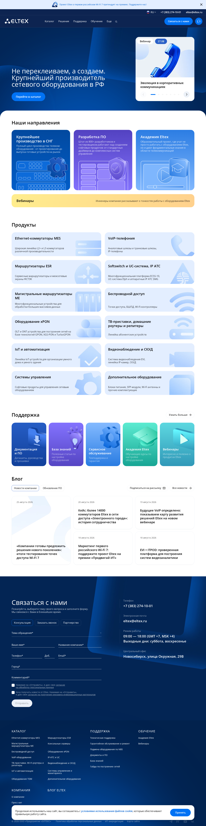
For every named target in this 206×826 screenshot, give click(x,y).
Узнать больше (178, 414)
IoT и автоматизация (22, 771)
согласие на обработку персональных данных (40, 686)
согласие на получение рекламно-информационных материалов (61, 694)
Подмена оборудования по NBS (106, 749)
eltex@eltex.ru (194, 12)
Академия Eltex (146, 738)
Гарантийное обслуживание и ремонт (110, 743)
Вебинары (143, 743)
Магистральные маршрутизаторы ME (23, 744)
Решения (63, 21)
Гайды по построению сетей (105, 766)
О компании (18, 797)
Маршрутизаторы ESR (59, 738)
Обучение (97, 21)
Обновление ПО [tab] (52, 488)
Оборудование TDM (22, 779)
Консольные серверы (59, 743)
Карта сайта (133, 821)
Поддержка (80, 21)
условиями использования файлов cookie (107, 811)
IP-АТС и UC (54, 757)
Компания (21, 790)
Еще (109, 21)
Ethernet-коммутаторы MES (26, 738)
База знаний (96, 761)
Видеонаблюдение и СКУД (61, 763)
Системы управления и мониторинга (60, 772)
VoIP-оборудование (21, 757)
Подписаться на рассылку (145, 488)
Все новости (179, 488)
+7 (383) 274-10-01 (171, 12)
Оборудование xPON (58, 751)
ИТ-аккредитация (114, 821)
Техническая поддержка (102, 738)
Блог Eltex (57, 790)
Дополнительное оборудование (64, 779)
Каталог (49, 21)
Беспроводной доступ (23, 751)
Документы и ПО (99, 755)
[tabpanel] (103, 530)
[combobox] (151, 12)
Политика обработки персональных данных (78, 821)
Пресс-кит (17, 802)
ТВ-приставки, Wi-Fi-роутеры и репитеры (28, 764)
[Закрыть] (201, 5)
